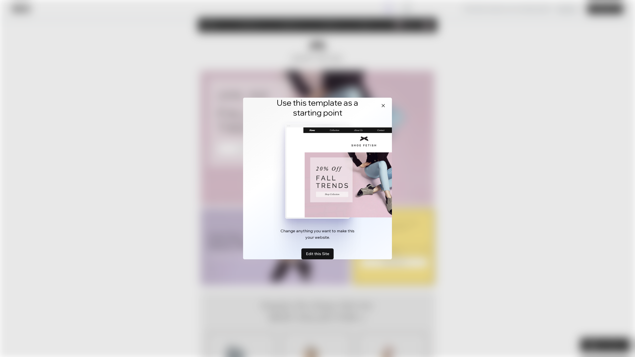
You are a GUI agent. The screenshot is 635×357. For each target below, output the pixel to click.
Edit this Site (317, 253)
